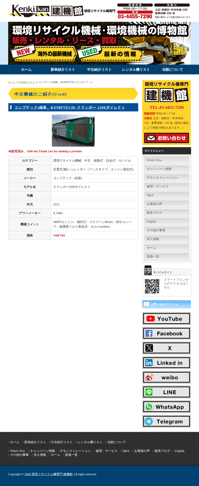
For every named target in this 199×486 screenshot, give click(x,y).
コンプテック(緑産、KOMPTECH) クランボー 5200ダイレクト (70, 107)
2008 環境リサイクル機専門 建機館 (48, 474)
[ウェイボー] (166, 379)
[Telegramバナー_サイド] (166, 423)
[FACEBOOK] (166, 335)
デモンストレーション (162, 177)
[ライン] (166, 394)
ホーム (26, 69)
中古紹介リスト (99, 69)
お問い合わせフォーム (164, 304)
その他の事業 (156, 230)
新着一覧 (153, 256)
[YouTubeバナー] (166, 321)
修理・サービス (157, 186)
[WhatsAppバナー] (166, 409)
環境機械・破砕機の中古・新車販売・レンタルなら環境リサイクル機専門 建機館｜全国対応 (62, 11)
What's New (154, 160)
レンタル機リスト (136, 69)
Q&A (150, 195)
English (151, 221)
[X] (166, 350)
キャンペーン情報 (159, 169)
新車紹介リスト (63, 69)
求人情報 (153, 239)
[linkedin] (166, 365)
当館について (172, 69)
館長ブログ (154, 212)
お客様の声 (154, 204)
